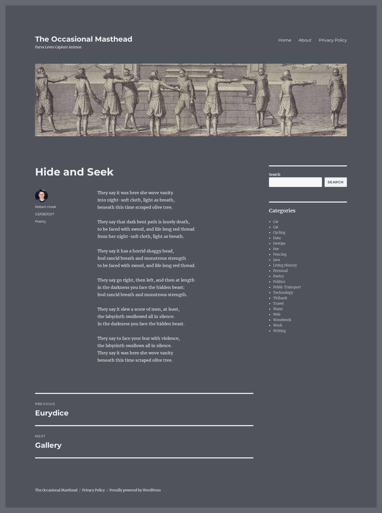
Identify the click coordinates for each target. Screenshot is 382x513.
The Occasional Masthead (83, 39)
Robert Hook (45, 207)
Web (276, 314)
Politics (279, 282)
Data (277, 238)
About (305, 40)
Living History (285, 265)
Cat (275, 227)
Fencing (280, 254)
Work (277, 325)
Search (274, 174)
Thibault (280, 298)
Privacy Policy (333, 40)
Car (276, 221)
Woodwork (282, 320)
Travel (278, 303)
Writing (279, 331)
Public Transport (287, 287)
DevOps (279, 243)
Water (278, 309)
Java (276, 260)
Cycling (279, 232)
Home (284, 40)
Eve (276, 249)
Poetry (40, 221)
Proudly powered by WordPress (135, 490)
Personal (280, 271)
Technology (283, 292)
